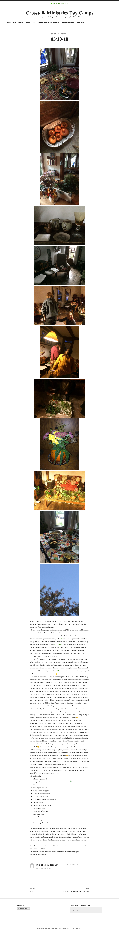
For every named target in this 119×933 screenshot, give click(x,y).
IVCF (62, 639)
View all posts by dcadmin (44, 868)
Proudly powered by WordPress (47, 928)
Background (30, 23)
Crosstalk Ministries (15, 23)
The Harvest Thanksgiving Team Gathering (75, 889)
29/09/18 (32, 889)
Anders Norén (76, 928)
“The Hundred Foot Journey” (66, 671)
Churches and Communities (48, 23)
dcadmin (64, 34)
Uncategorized (73, 864)
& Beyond (80, 23)
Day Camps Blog (68, 23)
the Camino (58, 644)
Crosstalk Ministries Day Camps (59, 12)
